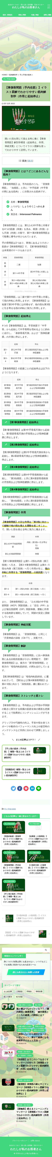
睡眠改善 (39, 991)
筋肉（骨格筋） (8, 15)
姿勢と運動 (47, 15)
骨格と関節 (22, 15)
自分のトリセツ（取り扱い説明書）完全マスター (26, 1145)
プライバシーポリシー (19, 1141)
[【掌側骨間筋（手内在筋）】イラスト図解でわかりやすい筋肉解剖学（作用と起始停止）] (32, 788)
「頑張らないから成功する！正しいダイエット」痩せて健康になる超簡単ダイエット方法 (32, 1037)
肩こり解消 (8, 997)
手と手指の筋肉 (10, 809)
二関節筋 (19, 991)
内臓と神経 (35, 15)
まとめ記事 (8, 991)
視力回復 (19, 997)
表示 (30, 160)
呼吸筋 (29, 991)
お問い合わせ (35, 1141)
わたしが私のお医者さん (26, 7)
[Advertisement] (26, 44)
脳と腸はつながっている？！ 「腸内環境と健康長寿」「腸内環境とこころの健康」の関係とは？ (32, 1011)
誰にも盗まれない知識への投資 (26, 972)
